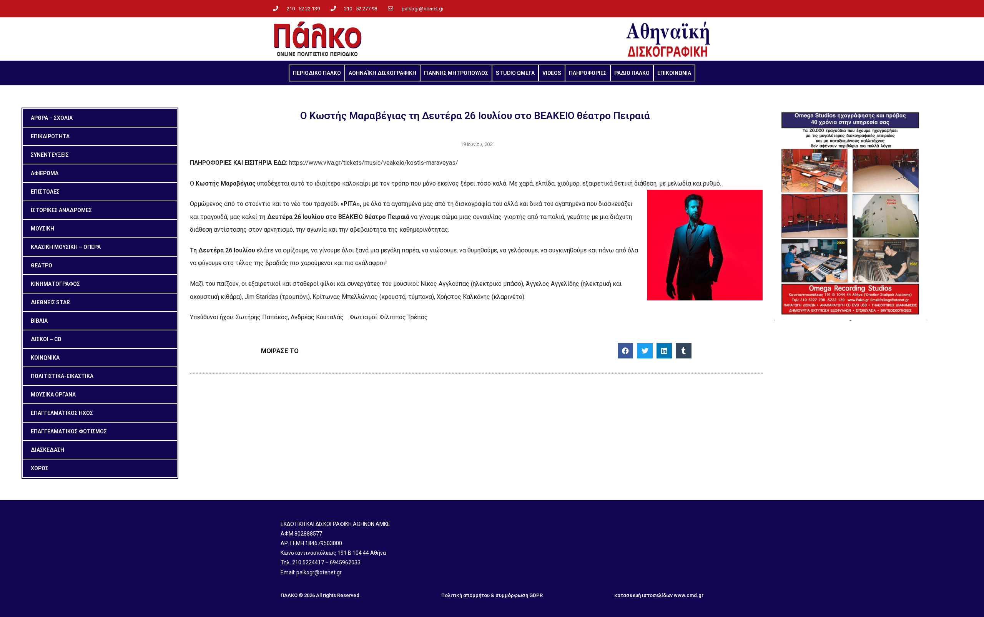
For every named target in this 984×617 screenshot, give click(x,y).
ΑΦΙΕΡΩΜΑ (44, 173)
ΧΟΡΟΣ (39, 468)
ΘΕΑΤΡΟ (41, 265)
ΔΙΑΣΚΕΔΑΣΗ (47, 450)
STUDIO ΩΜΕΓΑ (515, 73)
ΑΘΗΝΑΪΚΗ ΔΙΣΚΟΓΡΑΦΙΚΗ (382, 73)
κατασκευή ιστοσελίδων (643, 595)
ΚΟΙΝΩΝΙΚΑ (45, 358)
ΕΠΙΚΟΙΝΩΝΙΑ (674, 73)
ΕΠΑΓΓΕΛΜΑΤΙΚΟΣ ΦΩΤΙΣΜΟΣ (69, 431)
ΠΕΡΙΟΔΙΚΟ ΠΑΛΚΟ (317, 73)
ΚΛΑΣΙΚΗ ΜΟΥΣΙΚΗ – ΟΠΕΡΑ (66, 247)
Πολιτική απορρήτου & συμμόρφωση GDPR (492, 595)
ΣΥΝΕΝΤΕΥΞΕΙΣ (50, 155)
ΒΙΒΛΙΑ (39, 321)
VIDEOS (551, 73)
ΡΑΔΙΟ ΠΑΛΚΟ (632, 73)
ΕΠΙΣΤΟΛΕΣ (45, 192)
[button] (625, 351)
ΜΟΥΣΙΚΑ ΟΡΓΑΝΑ (53, 394)
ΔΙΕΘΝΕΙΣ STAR (50, 302)
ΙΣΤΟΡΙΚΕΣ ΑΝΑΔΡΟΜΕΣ (61, 210)
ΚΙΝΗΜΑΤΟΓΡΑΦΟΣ (55, 284)
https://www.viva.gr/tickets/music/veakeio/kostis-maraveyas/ (373, 162)
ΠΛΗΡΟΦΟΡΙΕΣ (588, 73)
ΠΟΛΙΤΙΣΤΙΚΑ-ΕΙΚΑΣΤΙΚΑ (62, 376)
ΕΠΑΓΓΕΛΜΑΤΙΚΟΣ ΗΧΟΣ (62, 413)
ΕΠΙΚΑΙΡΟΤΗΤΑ (50, 136)
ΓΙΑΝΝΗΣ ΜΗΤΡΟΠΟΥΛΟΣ (456, 73)
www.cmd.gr (688, 595)
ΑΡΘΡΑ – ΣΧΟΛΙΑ (52, 118)
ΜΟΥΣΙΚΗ (42, 229)
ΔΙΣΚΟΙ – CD (46, 339)
